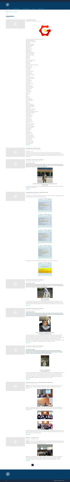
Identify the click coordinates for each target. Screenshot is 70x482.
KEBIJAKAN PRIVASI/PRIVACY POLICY (59, 480)
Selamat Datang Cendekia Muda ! (33, 148)
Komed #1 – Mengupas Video (32, 437)
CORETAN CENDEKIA (16, 8)
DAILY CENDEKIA (28, 149)
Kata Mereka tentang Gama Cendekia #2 (35, 308)
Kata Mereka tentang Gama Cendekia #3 (35, 279)
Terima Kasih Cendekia (31, 20)
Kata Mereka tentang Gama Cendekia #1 (35, 346)
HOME (8, 8)
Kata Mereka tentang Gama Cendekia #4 (35, 159)
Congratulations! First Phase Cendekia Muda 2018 (37, 192)
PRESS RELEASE (28, 21)
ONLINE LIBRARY (41, 8)
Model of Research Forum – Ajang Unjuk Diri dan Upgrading (39, 382)
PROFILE (33, 8)
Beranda (7, 11)
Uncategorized (28, 161)
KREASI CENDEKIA (26, 8)
